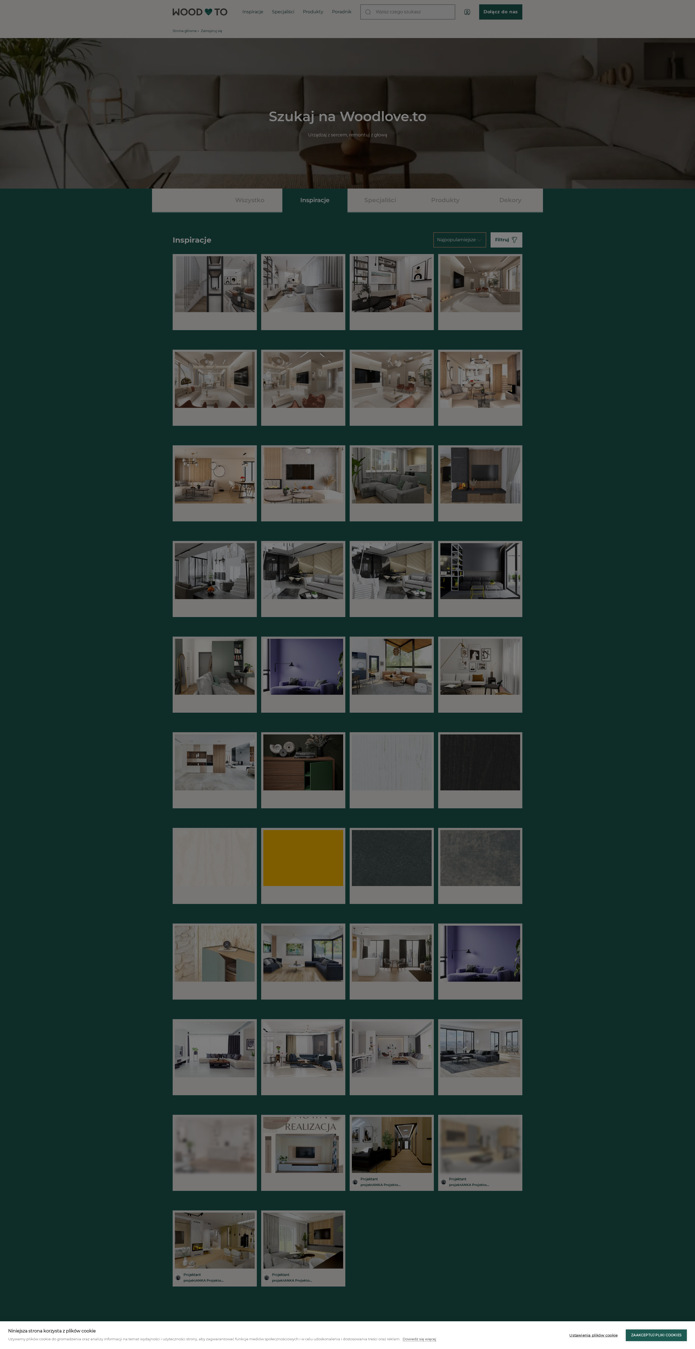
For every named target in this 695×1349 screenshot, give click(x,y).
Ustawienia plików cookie (593, 1335)
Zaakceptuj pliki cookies (656, 1335)
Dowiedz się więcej (419, 1339)
